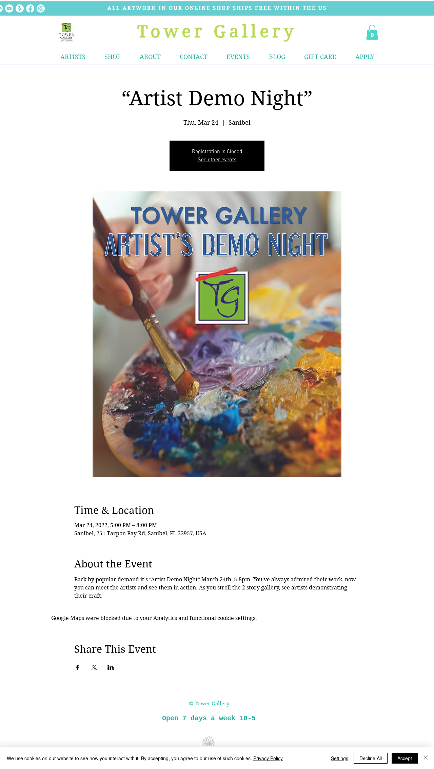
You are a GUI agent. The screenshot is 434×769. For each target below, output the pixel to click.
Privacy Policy (268, 758)
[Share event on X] (94, 667)
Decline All (370, 758)
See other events (217, 160)
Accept (404, 758)
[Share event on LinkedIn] (110, 667)
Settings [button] (339, 758)
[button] (112, 57)
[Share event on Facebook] (77, 667)
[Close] (426, 758)
